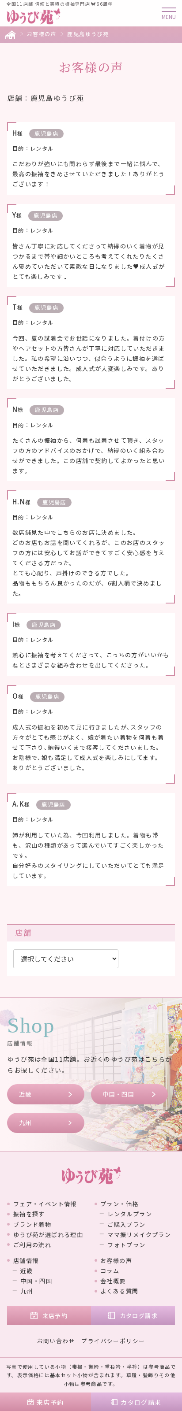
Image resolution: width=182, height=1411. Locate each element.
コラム (109, 1271)
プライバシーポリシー (113, 1341)
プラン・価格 (119, 1204)
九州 (25, 1122)
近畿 (25, 1094)
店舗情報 (25, 1260)
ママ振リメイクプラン (139, 1234)
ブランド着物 (32, 1224)
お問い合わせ (56, 1341)
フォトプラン (126, 1245)
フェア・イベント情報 (44, 1204)
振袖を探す (29, 1214)
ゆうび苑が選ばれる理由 (48, 1234)
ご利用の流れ (32, 1245)
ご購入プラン (126, 1224)
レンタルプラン (129, 1214)
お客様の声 (42, 34)
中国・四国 (118, 1094)
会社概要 (113, 1281)
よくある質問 (119, 1291)
